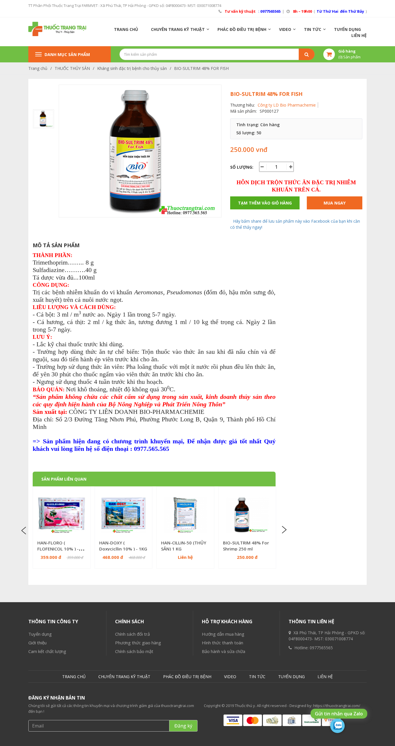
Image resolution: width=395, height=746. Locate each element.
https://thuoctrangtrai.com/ (336, 705)
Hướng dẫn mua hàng (223, 634)
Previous (25, 530)
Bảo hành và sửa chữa (223, 651)
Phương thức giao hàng (138, 642)
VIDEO (285, 29)
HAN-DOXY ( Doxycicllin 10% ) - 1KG (123, 546)
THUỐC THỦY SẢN (72, 68)
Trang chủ (37, 68)
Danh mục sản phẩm (67, 54)
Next (284, 530)
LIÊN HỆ (359, 35)
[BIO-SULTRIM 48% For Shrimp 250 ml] (247, 515)
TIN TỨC (312, 29)
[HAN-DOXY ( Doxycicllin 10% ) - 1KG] (123, 515)
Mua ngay (335, 203)
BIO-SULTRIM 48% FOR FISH (201, 68)
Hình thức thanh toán (222, 642)
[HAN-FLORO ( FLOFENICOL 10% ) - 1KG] (61, 515)
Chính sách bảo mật (134, 651)
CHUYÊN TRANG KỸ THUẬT (178, 29)
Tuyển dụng (40, 634)
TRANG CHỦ (126, 29)
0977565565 (321, 647)
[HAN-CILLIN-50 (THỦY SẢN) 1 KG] (185, 515)
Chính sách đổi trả (132, 634)
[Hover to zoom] (140, 153)
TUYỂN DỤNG (347, 29)
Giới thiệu (37, 642)
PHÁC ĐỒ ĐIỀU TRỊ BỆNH (241, 29)
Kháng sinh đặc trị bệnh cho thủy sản (132, 68)
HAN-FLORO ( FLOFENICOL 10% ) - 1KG (58, 549)
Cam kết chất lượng (47, 651)
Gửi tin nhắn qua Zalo (339, 713)
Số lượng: (241, 167)
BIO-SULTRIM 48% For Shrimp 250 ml (246, 546)
